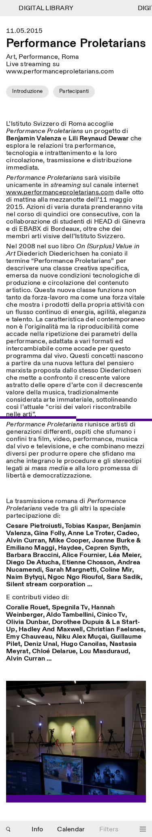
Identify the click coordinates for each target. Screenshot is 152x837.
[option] (76, 742)
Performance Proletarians (76, 44)
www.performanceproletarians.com (60, 192)
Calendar (71, 829)
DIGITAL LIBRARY (43, 8)
